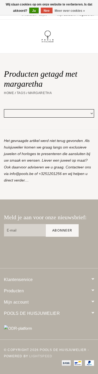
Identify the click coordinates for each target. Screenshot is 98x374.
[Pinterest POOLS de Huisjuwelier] (71, 249)
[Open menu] (6, 35)
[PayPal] (88, 363)
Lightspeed (40, 356)
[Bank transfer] (66, 363)
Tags (21, 93)
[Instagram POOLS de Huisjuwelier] (88, 249)
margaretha (40, 93)
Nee (47, 11)
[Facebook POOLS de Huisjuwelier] (54, 249)
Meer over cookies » (70, 11)
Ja (34, 11)
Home (9, 93)
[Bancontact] (77, 363)
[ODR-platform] (49, 328)
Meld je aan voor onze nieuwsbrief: (45, 217)
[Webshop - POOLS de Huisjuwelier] (55, 36)
